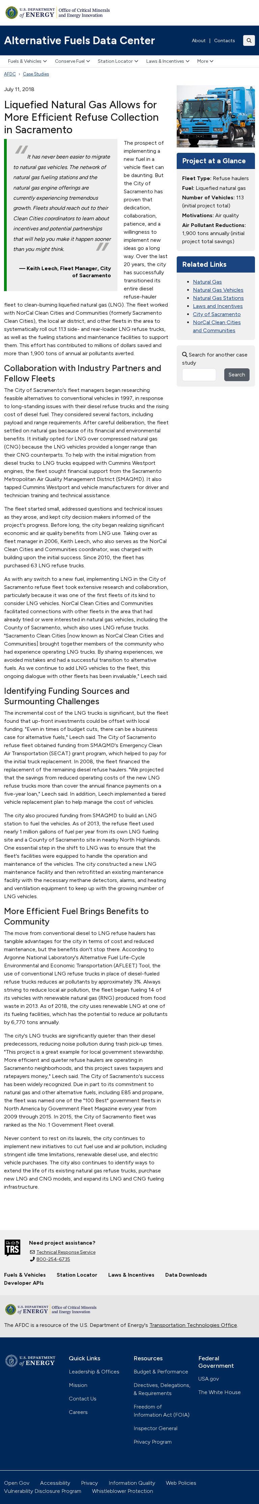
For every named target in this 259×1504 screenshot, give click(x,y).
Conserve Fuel (70, 61)
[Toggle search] (249, 40)
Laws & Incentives (165, 61)
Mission (78, 1385)
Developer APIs (24, 1283)
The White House (219, 1392)
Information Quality (132, 1483)
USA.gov (208, 1378)
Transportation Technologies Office (193, 1325)
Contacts (224, 41)
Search (237, 374)
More (202, 61)
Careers (78, 1412)
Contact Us (82, 1398)
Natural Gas (207, 282)
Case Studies (36, 74)
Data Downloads (186, 1275)
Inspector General (155, 1428)
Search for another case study (215, 358)
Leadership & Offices (94, 1371)
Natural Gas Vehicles (218, 290)
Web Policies (181, 1483)
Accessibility (55, 1483)
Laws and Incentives (218, 306)
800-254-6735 (53, 1259)
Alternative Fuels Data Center (79, 40)
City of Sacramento (217, 314)
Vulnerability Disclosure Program (42, 1491)
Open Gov (16, 1483)
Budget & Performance (161, 1371)
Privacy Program (153, 1442)
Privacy (89, 1483)
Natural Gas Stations (218, 298)
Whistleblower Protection (122, 1491)
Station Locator (115, 61)
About (199, 41)
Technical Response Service (65, 1252)
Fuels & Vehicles (24, 61)
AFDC (10, 74)
